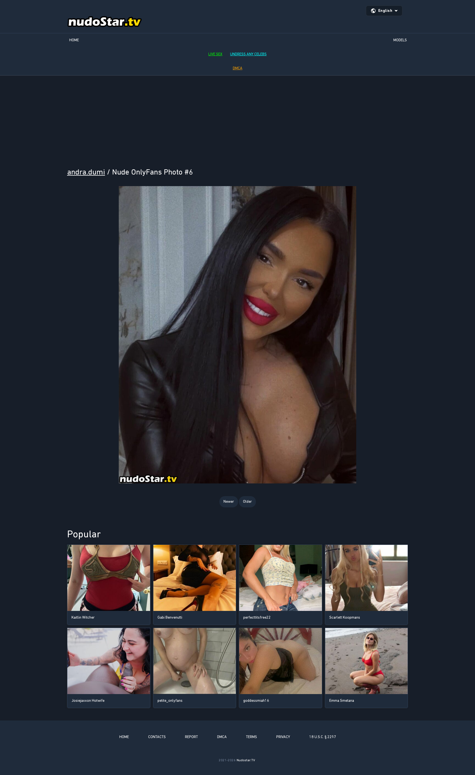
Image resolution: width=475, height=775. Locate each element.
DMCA (237, 68)
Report (191, 737)
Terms (251, 737)
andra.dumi (86, 171)
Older (247, 501)
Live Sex (215, 54)
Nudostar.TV (246, 760)
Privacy (283, 737)
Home (74, 40)
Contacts (157, 737)
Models (400, 40)
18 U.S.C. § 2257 (322, 737)
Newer (228, 501)
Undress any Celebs (248, 54)
